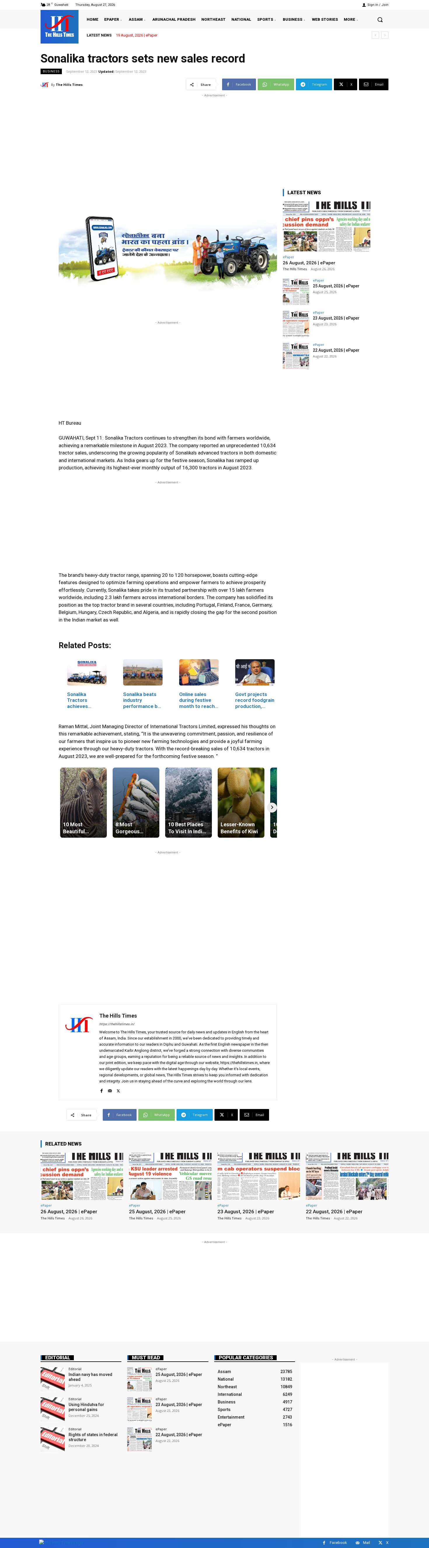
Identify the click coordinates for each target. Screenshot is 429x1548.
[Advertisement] (214, 139)
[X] (118, 1089)
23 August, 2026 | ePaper (336, 318)
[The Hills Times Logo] (61, 1543)
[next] (384, 35)
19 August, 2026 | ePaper (136, 35)
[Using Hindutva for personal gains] (53, 1409)
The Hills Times (69, 84)
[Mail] (110, 1089)
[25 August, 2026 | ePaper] (296, 292)
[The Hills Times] (59, 26)
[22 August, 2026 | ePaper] (296, 356)
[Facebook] (101, 1089)
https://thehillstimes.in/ (117, 1024)
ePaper (288, 256)
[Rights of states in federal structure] (53, 1439)
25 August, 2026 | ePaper (336, 286)
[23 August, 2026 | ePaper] (296, 324)
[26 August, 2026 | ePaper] (326, 226)
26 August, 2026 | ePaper (309, 262)
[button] (380, 19)
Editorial (57, 1357)
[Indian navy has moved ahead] (53, 1379)
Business (51, 71)
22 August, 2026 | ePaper (336, 350)
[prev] (375, 35)
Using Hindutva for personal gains (86, 1407)
